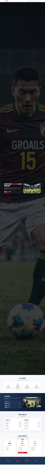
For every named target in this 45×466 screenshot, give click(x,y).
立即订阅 (22, 452)
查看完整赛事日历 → (7, 428)
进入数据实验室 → (26, 428)
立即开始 (10, 452)
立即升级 (35, 452)
